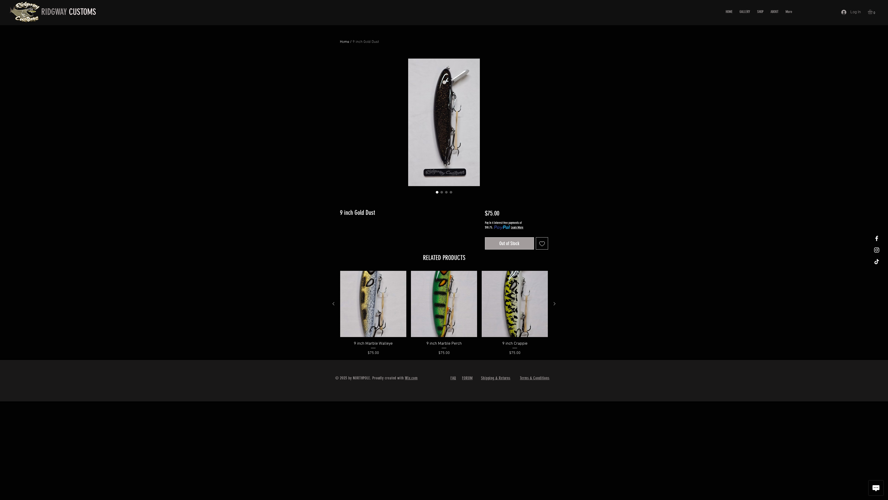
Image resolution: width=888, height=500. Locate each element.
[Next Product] (554, 303)
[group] (444, 313)
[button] (873, 11)
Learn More (517, 227)
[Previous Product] (333, 303)
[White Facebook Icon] (876, 238)
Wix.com (411, 378)
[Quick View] (373, 304)
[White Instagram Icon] (876, 250)
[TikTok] (876, 261)
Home (344, 42)
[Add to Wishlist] (542, 243)
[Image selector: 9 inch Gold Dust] (437, 192)
